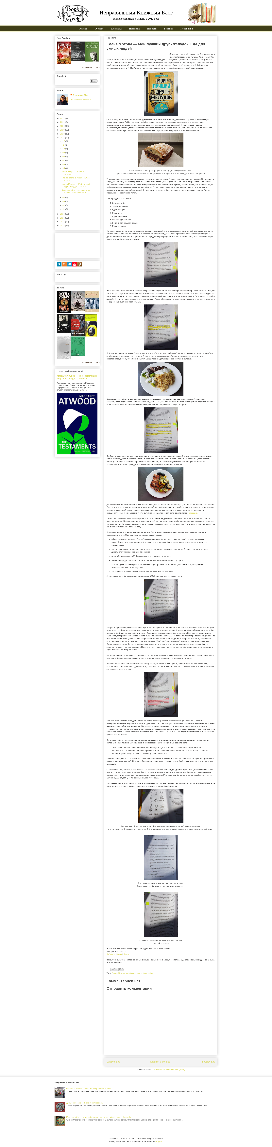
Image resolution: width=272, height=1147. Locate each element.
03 (63, 201)
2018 (62, 134)
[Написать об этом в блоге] (114, 969)
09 (63, 153)
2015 (62, 218)
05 (63, 168)
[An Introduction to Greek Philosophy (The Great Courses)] (92, 61)
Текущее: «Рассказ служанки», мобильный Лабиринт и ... (76, 191)
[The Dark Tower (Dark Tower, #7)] (64, 63)
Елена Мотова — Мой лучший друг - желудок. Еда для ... (76, 185)
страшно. (193, 513)
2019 (62, 130)
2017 (62, 138)
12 (63, 141)
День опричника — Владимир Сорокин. (84, 1103)
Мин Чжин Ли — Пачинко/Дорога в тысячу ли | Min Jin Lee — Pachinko (98, 1117)
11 (63, 145)
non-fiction (131, 973)
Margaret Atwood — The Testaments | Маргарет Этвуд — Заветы (77, 377)
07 (63, 160)
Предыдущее (207, 1061)
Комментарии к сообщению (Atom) (169, 1069)
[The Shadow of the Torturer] (78, 311)
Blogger (158, 1141)
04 (63, 197)
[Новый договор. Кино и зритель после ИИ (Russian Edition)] (64, 358)
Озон (119, 954)
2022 (62, 118)
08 (63, 156)
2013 (62, 225)
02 (63, 205)
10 (63, 149)
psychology (142, 973)
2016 (62, 214)
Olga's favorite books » (90, 67)
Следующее (113, 1061)
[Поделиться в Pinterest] (122, 969)
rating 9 (151, 973)
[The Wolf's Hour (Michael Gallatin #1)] (64, 312)
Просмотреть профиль (80, 99)
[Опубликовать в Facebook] (119, 969)
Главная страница (160, 1061)
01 (63, 209)
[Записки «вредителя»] (64, 332)
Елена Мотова (118, 973)
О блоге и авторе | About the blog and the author (88, 1088)
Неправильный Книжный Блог (136, 12)
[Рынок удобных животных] (91, 336)
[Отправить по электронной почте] (111, 969)
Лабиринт (111, 954)
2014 (62, 222)
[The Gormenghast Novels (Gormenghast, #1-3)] (92, 311)
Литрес (127, 954)
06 (63, 164)
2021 (62, 122)
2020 (62, 126)
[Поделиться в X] (117, 969)
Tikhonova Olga (80, 95)
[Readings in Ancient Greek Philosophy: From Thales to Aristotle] (78, 61)
